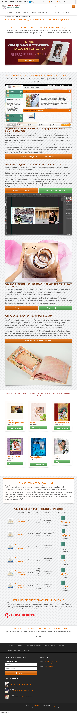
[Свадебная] (15, 411)
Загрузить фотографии (56, 307)
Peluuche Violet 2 (14, 456)
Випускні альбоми (22, 12)
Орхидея (34, 422)
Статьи (53, 645)
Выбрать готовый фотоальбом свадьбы (38, 340)
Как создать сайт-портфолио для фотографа (20, 684)
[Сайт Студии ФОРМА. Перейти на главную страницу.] (12, 7)
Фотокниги (8, 12)
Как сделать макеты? (21, 190)
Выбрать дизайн (21, 307)
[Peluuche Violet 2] (15, 446)
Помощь (60, 645)
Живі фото (65, 12)
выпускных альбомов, (52, 706)
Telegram (33, 2)
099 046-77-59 (24, 2)
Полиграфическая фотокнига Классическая (20, 572)
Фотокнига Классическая (21, 520)
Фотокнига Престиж (21, 533)
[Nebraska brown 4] (62, 412)
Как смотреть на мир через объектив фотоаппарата (21, 690)
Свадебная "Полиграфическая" (15, 421)
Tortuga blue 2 (36, 457)
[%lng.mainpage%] (10, 17)
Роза (56, 456)
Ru (73, 2)
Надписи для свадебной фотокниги (21, 696)
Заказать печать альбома (56, 190)
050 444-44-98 (5, 2)
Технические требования (33, 645)
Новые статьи (11, 679)
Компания (10, 645)
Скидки (10, 650)
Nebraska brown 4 (61, 422)
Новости (46, 645)
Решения (19, 645)
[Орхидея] (38, 412)
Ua (69, 2)
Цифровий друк (52, 12)
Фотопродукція (38, 12)
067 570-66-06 (14, 2)
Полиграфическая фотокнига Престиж (20, 585)
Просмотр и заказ (15, 428)
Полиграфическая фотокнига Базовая (20, 546)
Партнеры (17, 650)
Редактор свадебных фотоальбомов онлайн (38, 156)
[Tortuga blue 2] (38, 447)
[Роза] (62, 446)
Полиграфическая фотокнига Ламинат (20, 559)
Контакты (26, 650)
